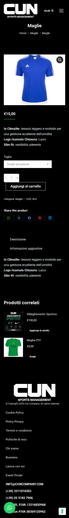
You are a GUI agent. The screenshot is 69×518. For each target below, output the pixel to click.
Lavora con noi (15, 466)
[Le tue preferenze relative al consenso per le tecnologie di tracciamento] (62, 511)
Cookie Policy (15, 412)
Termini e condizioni (19, 430)
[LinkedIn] (50, 218)
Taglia (8, 157)
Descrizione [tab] (18, 239)
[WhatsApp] (8, 218)
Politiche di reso (16, 439)
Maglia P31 (34, 340)
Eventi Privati (14, 475)
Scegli (33, 356)
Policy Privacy (15, 421)
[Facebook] (29, 218)
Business (11, 457)
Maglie (19, 199)
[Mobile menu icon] (61, 10)
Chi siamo (12, 448)
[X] (19, 218)
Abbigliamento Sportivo (42, 314)
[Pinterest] (39, 218)
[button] (59, 59)
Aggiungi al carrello (26, 186)
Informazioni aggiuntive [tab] (26, 248)
